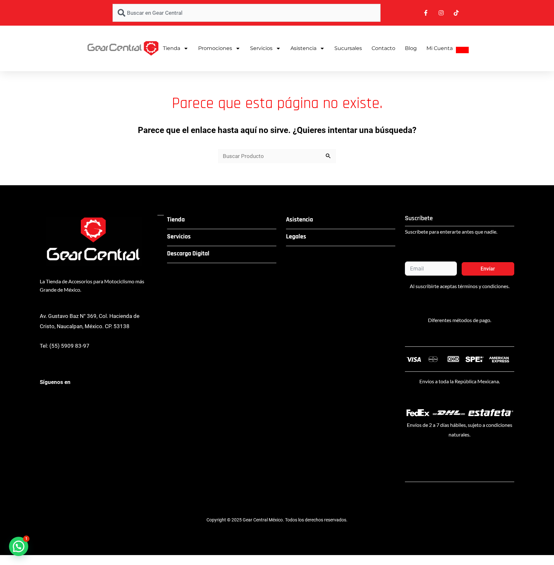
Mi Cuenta (439, 48)
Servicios (261, 48)
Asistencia (303, 48)
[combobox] (247, 13)
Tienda (171, 48)
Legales (296, 236)
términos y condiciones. (483, 286)
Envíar (488, 269)
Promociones (215, 48)
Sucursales (348, 48)
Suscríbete (419, 218)
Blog (411, 48)
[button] (18, 546)
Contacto (383, 48)
